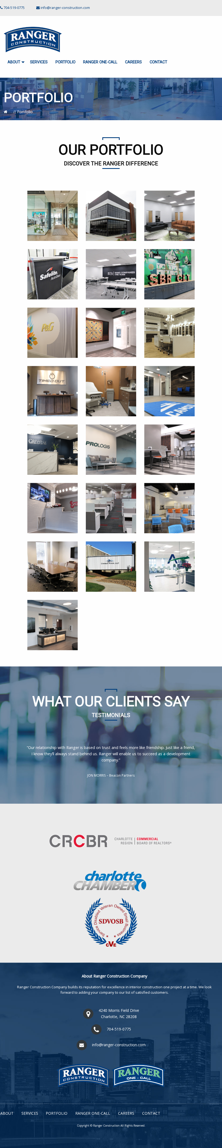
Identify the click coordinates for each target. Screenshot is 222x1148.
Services (39, 62)
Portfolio (66, 62)
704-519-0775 (119, 1029)
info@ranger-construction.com (65, 7)
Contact (158, 62)
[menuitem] (15, 62)
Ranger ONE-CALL (100, 62)
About (14, 62)
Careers (133, 62)
